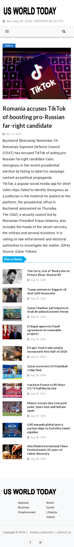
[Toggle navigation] (7, 31)
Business (23, 507)
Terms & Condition (41, 532)
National (23, 502)
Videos (50, 517)
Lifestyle (51, 512)
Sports (50, 507)
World (50, 502)
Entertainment (26, 512)
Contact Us (64, 532)
